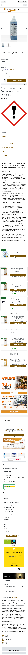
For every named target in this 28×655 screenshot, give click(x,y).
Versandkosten (11, 69)
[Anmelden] (2, 2)
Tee (10, 605)
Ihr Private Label (6, 513)
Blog (4, 526)
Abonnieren (14, 434)
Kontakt (19, 535)
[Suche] (25, 5)
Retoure (5, 524)
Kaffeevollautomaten (22, 606)
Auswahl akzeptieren (14, 650)
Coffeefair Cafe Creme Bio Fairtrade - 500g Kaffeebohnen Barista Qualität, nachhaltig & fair (18, 360)
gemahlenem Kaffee (17, 602)
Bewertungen (4, 159)
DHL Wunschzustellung (9, 640)
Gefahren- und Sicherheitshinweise (8, 143)
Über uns (5, 528)
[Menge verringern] (5, 81)
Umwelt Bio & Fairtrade (8, 511)
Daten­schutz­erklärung (13, 632)
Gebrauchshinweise (5, 140)
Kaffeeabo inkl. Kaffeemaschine (10, 505)
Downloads (3, 151)
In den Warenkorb (17, 80)
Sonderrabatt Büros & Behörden (10, 504)
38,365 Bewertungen (14, 565)
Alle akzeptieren (14, 647)
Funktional (6, 643)
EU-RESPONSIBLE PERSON (7, 147)
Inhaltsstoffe (4, 136)
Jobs (4, 530)
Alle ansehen (14, 334)
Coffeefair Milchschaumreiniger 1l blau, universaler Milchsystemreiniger (18, 251)
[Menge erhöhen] (5, 79)
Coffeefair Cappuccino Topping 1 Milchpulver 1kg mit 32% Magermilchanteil (18, 269)
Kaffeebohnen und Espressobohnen (9, 603)
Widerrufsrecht (6, 498)
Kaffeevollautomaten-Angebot (9, 507)
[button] (14, 84)
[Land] (18, 2)
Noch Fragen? (4, 155)
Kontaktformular (8, 471)
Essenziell (6, 635)
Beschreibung (4, 132)
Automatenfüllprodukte (20, 603)
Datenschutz (6, 519)
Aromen (12, 605)
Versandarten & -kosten (8, 496)
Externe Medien (7, 639)
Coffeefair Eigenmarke (8, 531)
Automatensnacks (5, 605)
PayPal (5, 642)
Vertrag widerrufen (11, 535)
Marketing (6, 638)
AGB (4, 521)
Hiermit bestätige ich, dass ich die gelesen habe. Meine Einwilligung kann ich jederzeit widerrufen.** (14, 430)
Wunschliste (5, 87)
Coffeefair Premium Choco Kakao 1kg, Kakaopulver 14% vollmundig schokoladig (18, 284)
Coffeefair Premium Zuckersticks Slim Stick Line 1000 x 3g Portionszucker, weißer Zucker (18, 298)
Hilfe (4, 500)
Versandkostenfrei (10, 589)
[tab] (14, 132)
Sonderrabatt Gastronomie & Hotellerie (11, 502)
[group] (5, 272)
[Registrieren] (4, 2)
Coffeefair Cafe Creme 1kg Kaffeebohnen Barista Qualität (18, 339)
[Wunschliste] (21, 2)
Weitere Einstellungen (6, 645)
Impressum (5, 522)
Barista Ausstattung (7, 509)
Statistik (6, 636)
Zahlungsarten (6, 495)
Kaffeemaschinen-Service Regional (10, 514)
